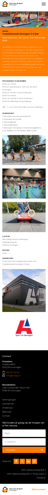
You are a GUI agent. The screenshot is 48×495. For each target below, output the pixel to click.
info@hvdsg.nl (13, 376)
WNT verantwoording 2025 (32, 470)
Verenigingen (9, 400)
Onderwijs (7, 408)
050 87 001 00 (12, 372)
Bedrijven (7, 412)
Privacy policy (38, 474)
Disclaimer (41, 478)
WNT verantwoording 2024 (18, 474)
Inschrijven (10, 450)
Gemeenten (8, 404)
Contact (6, 416)
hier (7, 107)
